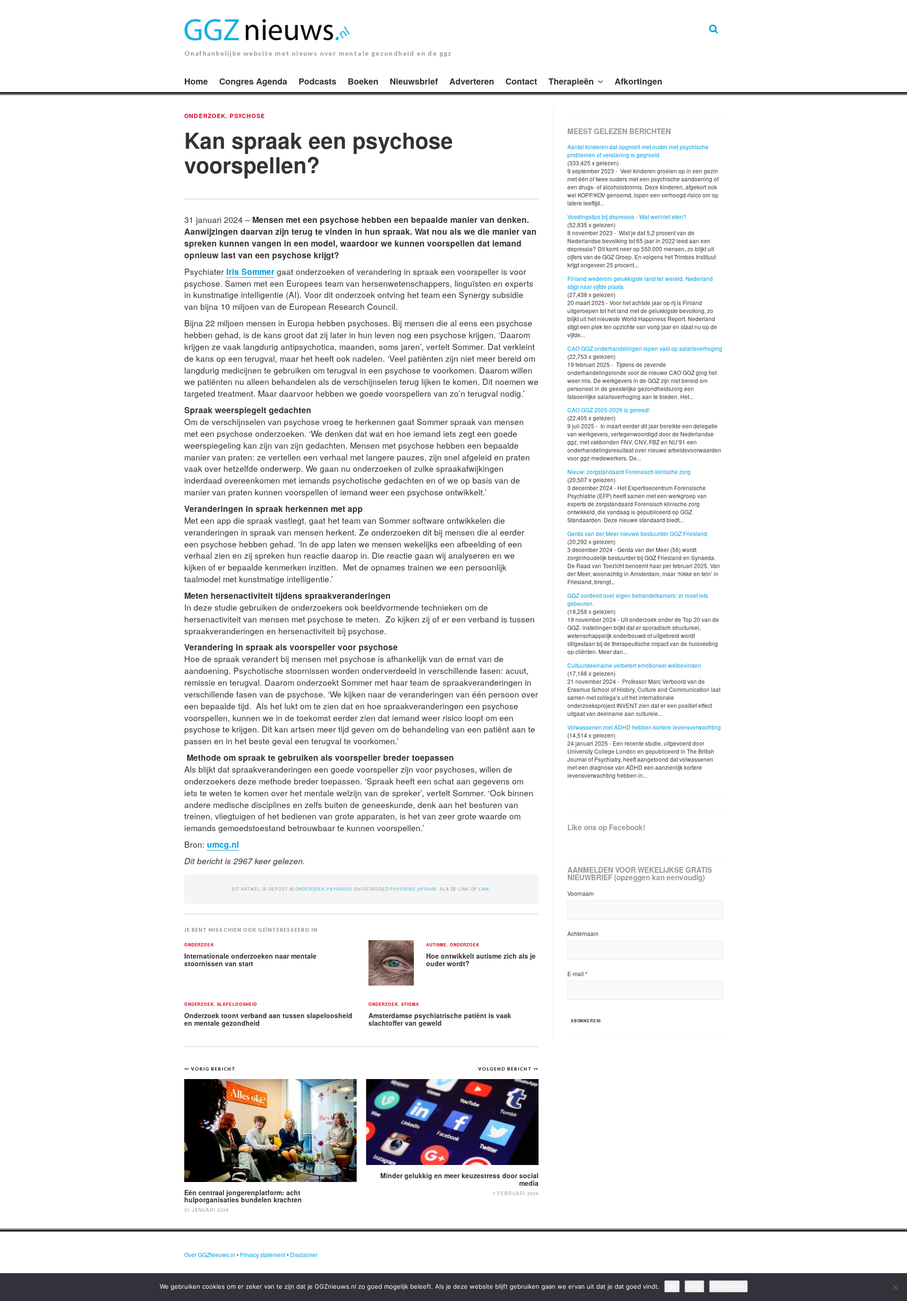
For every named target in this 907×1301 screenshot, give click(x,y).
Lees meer (728, 1286)
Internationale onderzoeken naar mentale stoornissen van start (250, 960)
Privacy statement (262, 1254)
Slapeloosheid (237, 1005)
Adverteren (471, 81)
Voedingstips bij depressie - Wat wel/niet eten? (626, 217)
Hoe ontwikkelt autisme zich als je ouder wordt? (481, 960)
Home (196, 81)
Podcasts (317, 81)
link (484, 889)
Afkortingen (638, 81)
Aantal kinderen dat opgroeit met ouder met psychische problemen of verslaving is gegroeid (638, 151)
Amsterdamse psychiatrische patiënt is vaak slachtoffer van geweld (439, 1019)
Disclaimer (303, 1254)
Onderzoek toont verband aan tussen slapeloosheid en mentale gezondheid (268, 1019)
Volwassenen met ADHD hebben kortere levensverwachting (644, 727)
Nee (694, 1286)
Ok (672, 1286)
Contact (521, 81)
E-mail (577, 973)
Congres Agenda (253, 81)
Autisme (436, 945)
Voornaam (580, 893)
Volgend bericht (505, 1068)
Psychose (247, 116)
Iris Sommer (250, 271)
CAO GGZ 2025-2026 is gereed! (608, 410)
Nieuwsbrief (414, 81)
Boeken (363, 81)
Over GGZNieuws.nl (209, 1254)
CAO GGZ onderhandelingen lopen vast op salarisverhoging (644, 348)
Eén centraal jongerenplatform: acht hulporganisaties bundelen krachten (243, 1196)
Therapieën (571, 81)
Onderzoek (205, 116)
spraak (427, 889)
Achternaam (583, 933)
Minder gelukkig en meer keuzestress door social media (459, 1179)
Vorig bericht (213, 1068)
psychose (403, 889)
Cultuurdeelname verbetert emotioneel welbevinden (634, 665)
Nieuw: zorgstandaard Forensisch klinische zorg (629, 472)
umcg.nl (223, 844)
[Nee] (895, 1287)
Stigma (410, 1005)
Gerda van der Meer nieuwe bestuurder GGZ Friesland (637, 533)
